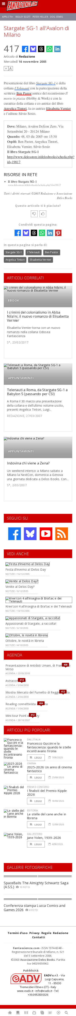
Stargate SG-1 (46, 83)
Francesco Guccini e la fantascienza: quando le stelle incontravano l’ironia (49, 747)
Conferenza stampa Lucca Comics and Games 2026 (34, 907)
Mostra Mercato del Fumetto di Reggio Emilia (37, 692)
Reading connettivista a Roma (26, 704)
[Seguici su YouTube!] (46, 534)
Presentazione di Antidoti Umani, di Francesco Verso (37, 667)
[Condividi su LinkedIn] (57, 49)
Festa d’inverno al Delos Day (25, 569)
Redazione (27, 56)
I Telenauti (22, 88)
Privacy (34, 933)
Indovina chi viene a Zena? (28, 463)
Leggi (38, 757)
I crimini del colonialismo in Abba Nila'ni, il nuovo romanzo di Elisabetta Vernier (38, 316)
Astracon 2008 (15, 681)
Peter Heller (40, 16)
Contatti (38, 937)
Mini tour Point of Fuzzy (22, 716)
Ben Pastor (23, 93)
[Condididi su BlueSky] (33, 49)
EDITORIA (32, 810)
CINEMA (31, 763)
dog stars (56, 16)
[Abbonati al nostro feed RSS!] (61, 534)
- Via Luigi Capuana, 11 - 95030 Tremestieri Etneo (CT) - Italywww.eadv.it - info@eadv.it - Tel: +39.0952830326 (41, 985)
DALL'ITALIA (34, 739)
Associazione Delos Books (37, 960)
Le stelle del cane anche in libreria (46, 816)
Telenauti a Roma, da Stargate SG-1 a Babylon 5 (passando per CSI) (37, 392)
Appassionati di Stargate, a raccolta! (30, 623)
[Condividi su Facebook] (25, 49)
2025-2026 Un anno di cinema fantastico (49, 769)
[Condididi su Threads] (41, 49)
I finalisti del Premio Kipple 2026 (47, 792)
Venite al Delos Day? (19, 587)
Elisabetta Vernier (58, 108)
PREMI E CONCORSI (38, 787)
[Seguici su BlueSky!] (30, 534)
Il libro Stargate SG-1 (22, 181)
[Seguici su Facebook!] (14, 534)
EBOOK (13, 300)
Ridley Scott (23, 16)
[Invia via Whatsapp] (49, 49)
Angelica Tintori (15, 108)
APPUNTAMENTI (21, 377)
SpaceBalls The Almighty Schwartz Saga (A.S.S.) (36, 885)
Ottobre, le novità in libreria (24, 641)
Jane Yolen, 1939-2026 (44, 837)
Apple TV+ (7, 16)
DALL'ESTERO (34, 834)
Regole (46, 933)
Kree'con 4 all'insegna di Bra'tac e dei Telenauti (38, 606)
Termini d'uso (18, 933)
